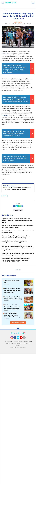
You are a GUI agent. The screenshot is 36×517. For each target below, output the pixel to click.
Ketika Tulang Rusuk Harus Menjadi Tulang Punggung (13, 298)
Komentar (19, 210)
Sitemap (18, 270)
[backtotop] (18, 329)
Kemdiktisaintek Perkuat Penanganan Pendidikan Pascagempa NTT (12, 290)
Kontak (28, 343)
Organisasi (5, 115)
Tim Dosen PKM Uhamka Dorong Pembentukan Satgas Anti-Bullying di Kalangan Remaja (12, 307)
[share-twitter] (16, 206)
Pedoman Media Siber (19, 343)
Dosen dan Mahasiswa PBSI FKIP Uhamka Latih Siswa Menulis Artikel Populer (17, 188)
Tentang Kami (8, 341)
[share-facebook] (14, 206)
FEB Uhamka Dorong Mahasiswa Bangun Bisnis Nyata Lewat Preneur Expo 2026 (14, 133)
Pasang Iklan (9, 343)
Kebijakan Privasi (17, 341)
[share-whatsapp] (19, 206)
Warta (4, 195)
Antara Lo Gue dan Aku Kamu (12, 281)
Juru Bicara (5, 54)
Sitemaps (18, 345)
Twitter (19, 339)
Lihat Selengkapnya (17, 322)
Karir (30, 341)
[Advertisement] (18, 434)
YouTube (22, 339)
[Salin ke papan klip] (22, 206)
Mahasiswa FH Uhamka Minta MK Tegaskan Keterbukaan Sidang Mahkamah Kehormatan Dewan (15, 99)
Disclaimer (25, 341)
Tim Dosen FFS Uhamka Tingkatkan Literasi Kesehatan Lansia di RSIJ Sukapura (15, 158)
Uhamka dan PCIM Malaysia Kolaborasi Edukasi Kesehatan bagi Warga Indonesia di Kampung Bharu (12, 315)
